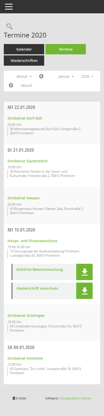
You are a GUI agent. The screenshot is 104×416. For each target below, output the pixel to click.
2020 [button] (85, 76)
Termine (66, 49)
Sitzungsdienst (75, 398)
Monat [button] (23, 76)
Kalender (24, 49)
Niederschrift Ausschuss (37, 288)
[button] (84, 272)
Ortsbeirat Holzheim (25, 358)
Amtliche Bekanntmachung (39, 270)
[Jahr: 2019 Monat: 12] (41, 76)
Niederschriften (24, 60)
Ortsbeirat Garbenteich (28, 161)
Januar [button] (65, 76)
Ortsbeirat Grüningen (26, 315)
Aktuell (26, 85)
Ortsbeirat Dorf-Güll (25, 118)
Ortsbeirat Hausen (24, 198)
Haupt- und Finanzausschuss (32, 240)
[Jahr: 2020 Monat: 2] (11, 85)
